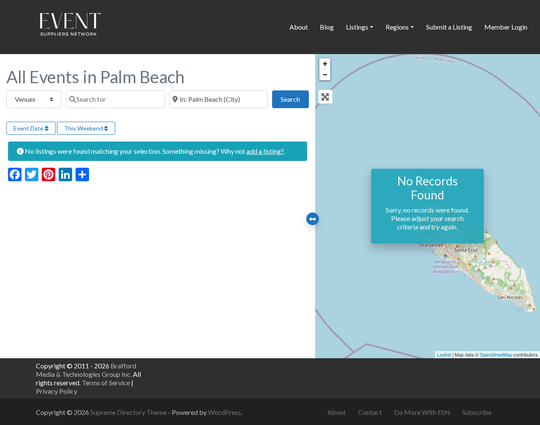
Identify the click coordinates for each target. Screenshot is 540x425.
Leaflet (444, 354)
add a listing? (265, 151)
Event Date (29, 128)
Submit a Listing (449, 27)
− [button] (325, 74)
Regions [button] (397, 27)
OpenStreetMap (496, 354)
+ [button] (325, 63)
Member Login (505, 27)
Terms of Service (106, 383)
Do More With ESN (422, 412)
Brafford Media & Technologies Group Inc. (86, 370)
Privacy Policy (56, 391)
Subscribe (476, 412)
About (298, 27)
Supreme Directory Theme (129, 412)
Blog (327, 27)
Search (294, 99)
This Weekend (84, 128)
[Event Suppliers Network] (70, 26)
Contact (370, 412)
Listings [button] (357, 27)
